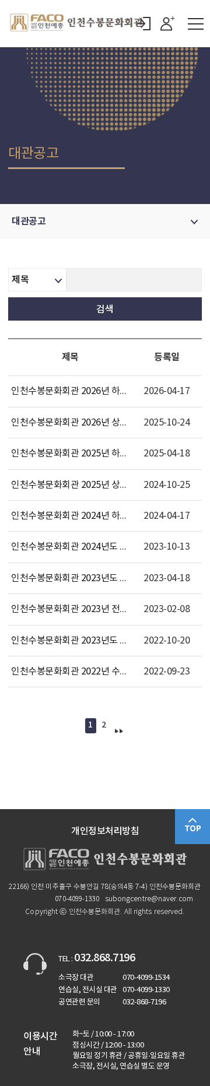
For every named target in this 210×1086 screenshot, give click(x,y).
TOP (192, 829)
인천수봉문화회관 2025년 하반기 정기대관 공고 (101, 453)
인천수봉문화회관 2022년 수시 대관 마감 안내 (98, 671)
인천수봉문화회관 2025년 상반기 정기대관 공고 (101, 485)
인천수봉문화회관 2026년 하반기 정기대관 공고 (101, 391)
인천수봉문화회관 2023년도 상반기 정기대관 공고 (105, 640)
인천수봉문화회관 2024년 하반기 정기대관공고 (100, 516)
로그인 (143, 23)
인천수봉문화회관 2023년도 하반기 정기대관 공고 (105, 578)
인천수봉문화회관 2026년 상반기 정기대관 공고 (101, 422)
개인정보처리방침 (105, 831)
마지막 (118, 725)
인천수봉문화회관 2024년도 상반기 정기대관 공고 (105, 547)
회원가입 (167, 23)
